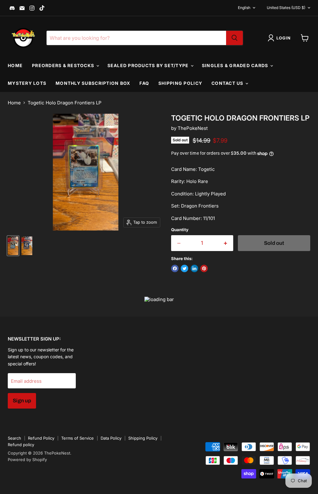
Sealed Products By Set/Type (148, 65)
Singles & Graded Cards (236, 65)
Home (15, 65)
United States (286, 7)
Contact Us (228, 83)
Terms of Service (77, 438)
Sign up (22, 401)
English (244, 7)
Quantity (180, 229)
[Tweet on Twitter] (184, 268)
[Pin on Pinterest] (204, 268)
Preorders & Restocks (63, 65)
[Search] (234, 38)
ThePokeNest (193, 128)
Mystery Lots (27, 83)
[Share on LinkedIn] (194, 268)
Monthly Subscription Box (93, 83)
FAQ (144, 83)
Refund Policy (41, 438)
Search (14, 438)
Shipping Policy (180, 83)
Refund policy (21, 444)
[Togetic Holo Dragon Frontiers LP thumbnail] (13, 246)
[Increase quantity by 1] (225, 243)
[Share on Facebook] (175, 268)
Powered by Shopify (27, 459)
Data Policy (111, 438)
